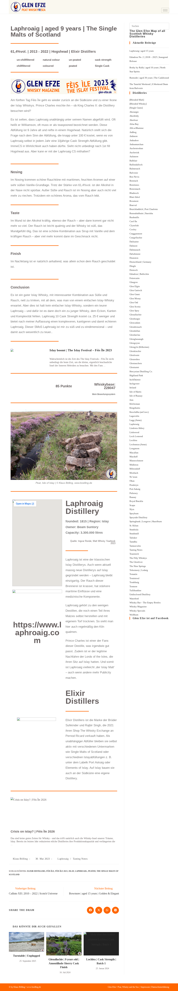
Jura (131, 400)
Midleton (134, 464)
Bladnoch (134, 193)
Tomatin (133, 574)
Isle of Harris (135, 391)
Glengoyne (135, 343)
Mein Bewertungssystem (103, 394)
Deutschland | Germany (140, 262)
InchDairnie (135, 379)
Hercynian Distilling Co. (141, 371)
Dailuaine (134, 241)
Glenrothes (135, 359)
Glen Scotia (135, 306)
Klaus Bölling (20, 859)
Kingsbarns (135, 408)
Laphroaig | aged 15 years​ (142, 51)
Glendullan (135, 331)
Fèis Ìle (50, 871)
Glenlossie (134, 355)
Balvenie (134, 172)
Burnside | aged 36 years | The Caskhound (149, 77)
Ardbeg (133, 132)
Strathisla (134, 529)
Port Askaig (135, 489)
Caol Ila (133, 221)
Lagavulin (134, 416)
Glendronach (136, 327)
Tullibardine (135, 590)
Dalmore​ (133, 245)
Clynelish (134, 225)
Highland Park (136, 375)
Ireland (133, 387)
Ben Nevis (134, 176)
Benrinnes (134, 185)
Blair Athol (135, 197)
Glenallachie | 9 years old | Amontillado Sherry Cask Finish (63, 963)
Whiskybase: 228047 (104, 386)
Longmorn (134, 448)
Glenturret (134, 367)
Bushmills (134, 217)
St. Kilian (134, 525)
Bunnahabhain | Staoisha (141, 213)
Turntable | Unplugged (26, 955)
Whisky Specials (137, 610)
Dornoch (134, 270)
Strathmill (134, 533)
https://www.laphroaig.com (37, 632)
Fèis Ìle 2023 (61, 871)
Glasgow (134, 282)
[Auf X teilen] (98, 910)
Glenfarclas (135, 335)
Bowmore (134, 201)
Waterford (134, 598)
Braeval (133, 205)
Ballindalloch (136, 164)
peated (92, 871)
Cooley (133, 229)
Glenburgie (135, 318)
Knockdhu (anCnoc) (139, 412)
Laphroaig (63, 859)
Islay (71, 871)
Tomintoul (134, 578)
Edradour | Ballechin (139, 274)
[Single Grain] (136, 107)
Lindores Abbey (137, 428)
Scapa (132, 505)
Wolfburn (134, 614)
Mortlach (134, 473)
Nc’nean (133, 477)
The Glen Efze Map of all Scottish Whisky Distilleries (147, 33)
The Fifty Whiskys (138, 558)
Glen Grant (135, 294)
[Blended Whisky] (138, 103)
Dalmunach (135, 249)
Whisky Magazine (138, 606)
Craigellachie (136, 237)
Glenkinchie (135, 351)
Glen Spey (134, 310)
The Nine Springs (138, 566)
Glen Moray (135, 298)
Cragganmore (136, 233)
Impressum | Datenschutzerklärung (155, 987)
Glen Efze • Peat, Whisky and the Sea (123, 987)
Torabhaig (134, 582)
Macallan (134, 452)
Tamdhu (133, 541)
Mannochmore (136, 460)
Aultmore (134, 156)
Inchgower (134, 383)
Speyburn (134, 513)
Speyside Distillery (138, 517)
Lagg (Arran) (135, 420)
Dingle (133, 266)
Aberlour (134, 120)
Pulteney (134, 493)
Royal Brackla (136, 501)
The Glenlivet (136, 562)
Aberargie (134, 112)
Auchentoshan (136, 148)
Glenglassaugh (136, 339)
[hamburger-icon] (165, 10)
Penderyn (134, 485)
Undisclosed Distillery (140, 594)
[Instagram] (165, 4)
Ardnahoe (134, 140)
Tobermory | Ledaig (139, 570)
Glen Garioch (136, 290)
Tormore (133, 586)
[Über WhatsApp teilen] (107, 910)
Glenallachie (135, 314)
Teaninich (134, 554)
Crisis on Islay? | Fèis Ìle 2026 (33, 831)
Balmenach (135, 168)
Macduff (133, 456)
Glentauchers (136, 363)
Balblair (133, 160)
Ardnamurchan (136, 144)
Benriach (134, 180)
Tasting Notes (80, 859)
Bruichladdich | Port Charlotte (144, 209)
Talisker (133, 537)
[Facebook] (158, 4)
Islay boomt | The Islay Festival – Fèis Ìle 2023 (81, 350)
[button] (149, 4)
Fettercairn (135, 278)
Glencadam (135, 322)
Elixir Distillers (36, 871)
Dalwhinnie (135, 254)
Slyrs (132, 509)
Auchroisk (134, 152)
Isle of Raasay (136, 395)
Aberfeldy (134, 116)
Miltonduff (135, 468)
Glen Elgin (135, 286)
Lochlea (133, 440)
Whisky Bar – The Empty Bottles (145, 602)
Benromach (135, 189)
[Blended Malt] (137, 99)
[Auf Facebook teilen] (90, 910)
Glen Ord (134, 302)
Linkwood (134, 432)
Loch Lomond (136, 436)
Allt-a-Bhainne (137, 128)
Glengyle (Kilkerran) (139, 347)
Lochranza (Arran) (138, 444)
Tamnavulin (135, 546)
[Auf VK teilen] (115, 910)
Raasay (133, 497)
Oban (132, 481)
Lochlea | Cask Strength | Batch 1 (101, 961)
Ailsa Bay (134, 124)
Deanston (134, 258)
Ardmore (134, 136)
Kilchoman (135, 404)
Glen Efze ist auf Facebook (151, 618)
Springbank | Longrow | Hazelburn (146, 521)
